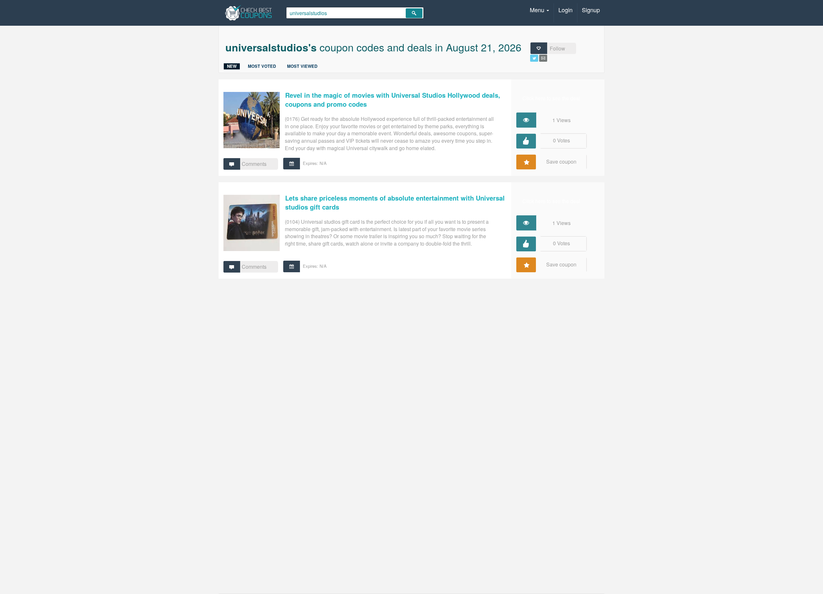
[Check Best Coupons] (248, 13)
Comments (254, 163)
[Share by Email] (543, 59)
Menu (538, 9)
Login (565, 9)
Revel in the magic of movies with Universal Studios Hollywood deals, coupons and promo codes (392, 99)
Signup (591, 9)
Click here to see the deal (551, 98)
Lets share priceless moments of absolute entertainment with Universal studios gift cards (395, 202)
